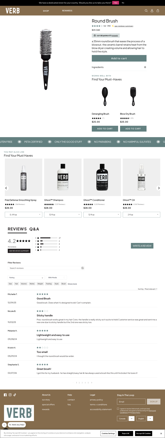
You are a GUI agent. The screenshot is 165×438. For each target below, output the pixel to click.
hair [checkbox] (16, 284)
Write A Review (142, 245)
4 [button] (85, 382)
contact (71, 399)
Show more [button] (72, 284)
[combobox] (26, 277)
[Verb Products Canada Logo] (13, 11)
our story (46, 399)
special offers (48, 404)
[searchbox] (44, 268)
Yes (115, 3)
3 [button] (82, 382)
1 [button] (76, 382)
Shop (46, 11)
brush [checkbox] (64, 284)
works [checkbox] (32, 284)
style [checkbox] (56, 284)
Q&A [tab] (34, 229)
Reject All (125, 433)
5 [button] (88, 382)
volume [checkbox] (24, 284)
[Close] (161, 433)
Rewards (67, 10)
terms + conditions (98, 404)
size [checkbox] (10, 284)
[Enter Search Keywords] (146, 10)
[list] (46, 59)
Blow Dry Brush (127, 113)
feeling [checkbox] (49, 284)
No (123, 3)
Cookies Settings (108, 433)
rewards (45, 409)
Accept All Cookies (143, 433)
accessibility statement (101, 409)
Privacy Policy (135, 412)
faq (69, 404)
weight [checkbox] (40, 284)
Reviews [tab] (17, 229)
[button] (158, 10)
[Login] (152, 10)
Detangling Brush (100, 113)
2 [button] (79, 382)
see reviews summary (124, 26)
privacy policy (96, 399)
